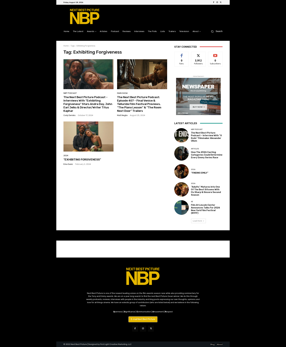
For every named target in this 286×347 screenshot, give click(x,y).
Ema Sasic (68, 164)
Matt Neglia (122, 115)
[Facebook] (213, 2)
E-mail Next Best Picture (143, 319)
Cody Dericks (69, 115)
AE (192, 201)
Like (181, 54)
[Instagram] (217, 2)
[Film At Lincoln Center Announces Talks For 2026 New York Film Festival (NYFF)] (181, 207)
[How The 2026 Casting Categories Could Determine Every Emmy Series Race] (181, 153)
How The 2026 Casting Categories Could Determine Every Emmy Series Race (206, 155)
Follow (198, 54)
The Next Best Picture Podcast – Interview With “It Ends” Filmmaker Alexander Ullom (206, 136)
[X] (221, 2)
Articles (195, 149)
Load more (197, 221)
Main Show (122, 93)
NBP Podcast (70, 93)
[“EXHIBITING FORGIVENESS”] (88, 136)
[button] (216, 31)
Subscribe (215, 54)
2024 (65, 155)
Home (66, 46)
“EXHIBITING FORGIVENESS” (82, 159)
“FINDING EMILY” (199, 172)
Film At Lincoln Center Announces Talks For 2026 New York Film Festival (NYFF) (205, 209)
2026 (193, 169)
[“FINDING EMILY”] (181, 171)
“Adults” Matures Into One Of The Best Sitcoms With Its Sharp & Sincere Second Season (206, 190)
